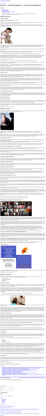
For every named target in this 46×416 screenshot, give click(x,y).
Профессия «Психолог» (5, 12)
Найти (10, 395)
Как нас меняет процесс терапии (5, 407)
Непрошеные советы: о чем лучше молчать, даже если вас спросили (10, 412)
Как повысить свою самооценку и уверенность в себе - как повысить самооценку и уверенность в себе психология (20, 369)
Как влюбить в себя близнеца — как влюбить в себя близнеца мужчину (11, 410)
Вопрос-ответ (4, 399)
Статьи (3, 402)
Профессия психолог (5, 9)
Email (1, 389)
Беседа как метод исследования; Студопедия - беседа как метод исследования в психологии (16, 370)
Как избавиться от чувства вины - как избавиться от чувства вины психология (14, 373)
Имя (1, 387)
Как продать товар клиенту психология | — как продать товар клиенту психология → (32, 377)
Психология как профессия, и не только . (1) (9, 11)
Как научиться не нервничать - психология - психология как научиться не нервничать (15, 368)
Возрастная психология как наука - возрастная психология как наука (12, 371)
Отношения (4, 401)
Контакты (1, 415)
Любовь (3, 400)
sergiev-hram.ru (6, 413)
